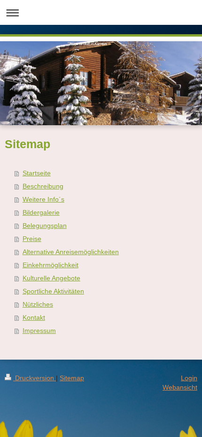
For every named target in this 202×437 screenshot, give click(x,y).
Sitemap (72, 378)
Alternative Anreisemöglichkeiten (71, 252)
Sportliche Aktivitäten (53, 291)
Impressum (39, 330)
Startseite (37, 173)
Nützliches (38, 304)
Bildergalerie (41, 212)
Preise (32, 238)
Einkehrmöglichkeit (50, 265)
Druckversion (34, 378)
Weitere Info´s (43, 199)
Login (189, 378)
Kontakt (34, 317)
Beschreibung (43, 186)
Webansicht (180, 387)
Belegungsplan (45, 225)
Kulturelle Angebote (51, 278)
